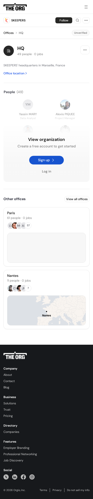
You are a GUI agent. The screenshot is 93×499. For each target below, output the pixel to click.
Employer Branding (16, 448)
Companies (11, 432)
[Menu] (86, 6)
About (7, 375)
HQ (21, 33)
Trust (6, 409)
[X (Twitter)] (6, 477)
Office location (13, 73)
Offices (8, 33)
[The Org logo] (15, 355)
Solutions (9, 403)
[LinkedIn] (14, 477)
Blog (6, 387)
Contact (9, 381)
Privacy (57, 490)
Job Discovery (13, 460)
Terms (43, 490)
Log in (46, 171)
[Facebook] (23, 477)
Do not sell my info (78, 490)
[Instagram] (32, 477)
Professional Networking (20, 454)
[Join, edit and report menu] (85, 50)
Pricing (8, 416)
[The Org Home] (15, 7)
